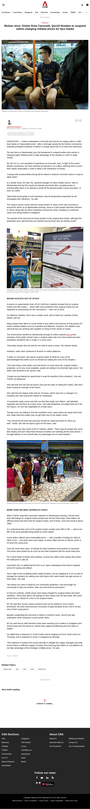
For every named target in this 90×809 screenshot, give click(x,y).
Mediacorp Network (76, 739)
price (17, 669)
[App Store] (40, 783)
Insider (65, 12)
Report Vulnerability (57, 801)
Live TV (5, 758)
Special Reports (8, 762)
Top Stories (6, 12)
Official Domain (17, 801)
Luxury (23, 746)
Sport (23, 758)
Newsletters (6, 765)
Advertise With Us (56, 742)
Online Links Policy (71, 801)
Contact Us (73, 742)
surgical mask (7, 669)
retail (24, 669)
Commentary (55, 12)
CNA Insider (26, 742)
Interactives (25, 754)
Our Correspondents (77, 746)
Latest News (17, 12)
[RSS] (53, 778)
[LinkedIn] (47, 778)
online (32, 669)
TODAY (73, 12)
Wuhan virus (42, 669)
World (23, 762)
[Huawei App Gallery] (48, 784)
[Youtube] (42, 778)
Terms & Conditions (30, 801)
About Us (53, 739)
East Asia (44, 12)
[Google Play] (37, 783)
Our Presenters (55, 746)
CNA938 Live (26, 750)
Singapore (28, 12)
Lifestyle (81, 12)
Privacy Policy (43, 801)
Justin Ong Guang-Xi (14, 127)
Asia (36, 12)
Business (5, 742)
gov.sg (69, 335)
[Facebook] (36, 778)
